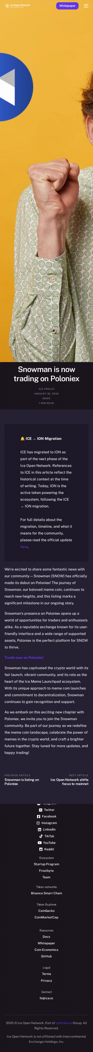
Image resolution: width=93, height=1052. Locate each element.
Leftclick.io (64, 1023)
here (24, 547)
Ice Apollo (46, 389)
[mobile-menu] (85, 6)
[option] (2, 1038)
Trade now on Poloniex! (24, 657)
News (46, 398)
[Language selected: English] (42, 1043)
